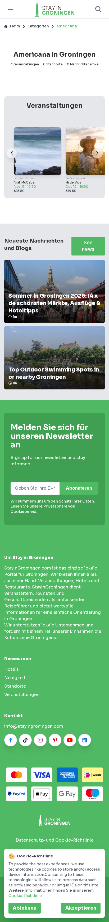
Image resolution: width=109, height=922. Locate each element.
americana (66, 26)
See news (88, 246)
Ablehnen (25, 908)
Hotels (11, 669)
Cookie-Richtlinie (25, 895)
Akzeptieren (80, 908)
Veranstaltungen (21, 694)
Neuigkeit (15, 677)
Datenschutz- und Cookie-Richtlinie (55, 840)
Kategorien (38, 26)
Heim (15, 26)
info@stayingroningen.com (33, 726)
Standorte (15, 686)
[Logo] (54, 9)
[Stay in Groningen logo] (54, 820)
